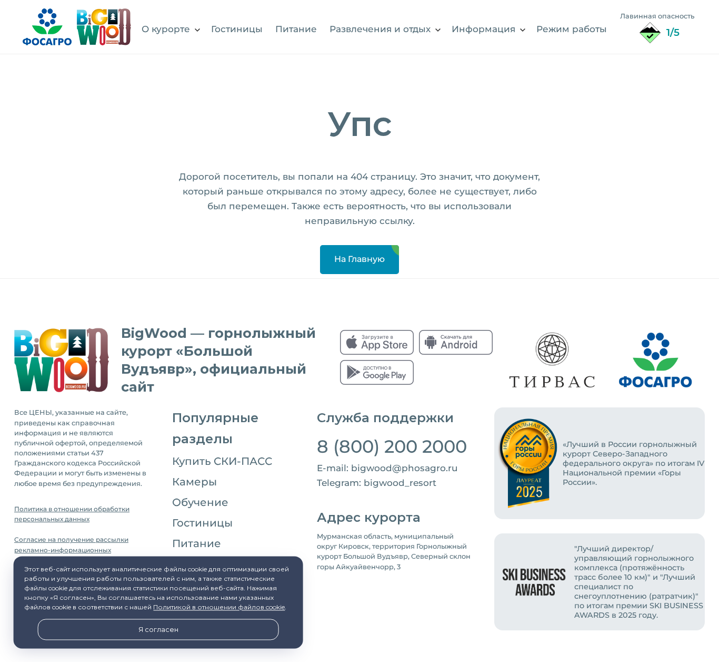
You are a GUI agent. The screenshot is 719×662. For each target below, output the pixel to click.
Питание (196, 543)
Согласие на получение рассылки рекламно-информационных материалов (71, 550)
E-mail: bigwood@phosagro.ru (387, 468)
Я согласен (158, 630)
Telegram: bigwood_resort (376, 483)
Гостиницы (202, 523)
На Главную (359, 259)
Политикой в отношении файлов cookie (219, 607)
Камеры (194, 481)
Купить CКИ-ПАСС (222, 461)
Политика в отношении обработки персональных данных (71, 514)
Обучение (200, 502)
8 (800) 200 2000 (392, 446)
